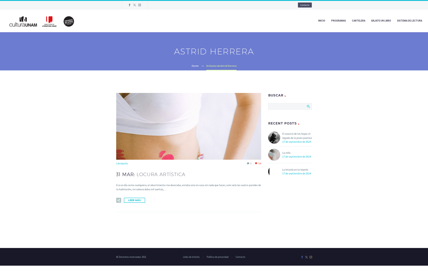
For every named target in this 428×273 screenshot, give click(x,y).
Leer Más (134, 200)
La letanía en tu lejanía (295, 169)
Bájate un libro (381, 20)
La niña (286, 152)
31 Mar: (151, 174)
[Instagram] (139, 5)
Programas (338, 20)
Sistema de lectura (409, 20)
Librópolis (122, 163)
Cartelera (358, 20)
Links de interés (191, 257)
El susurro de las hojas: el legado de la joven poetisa (297, 136)
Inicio (321, 20)
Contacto (304, 5)
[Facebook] (129, 5)
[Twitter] (134, 5)
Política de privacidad (218, 257)
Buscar (308, 106)
